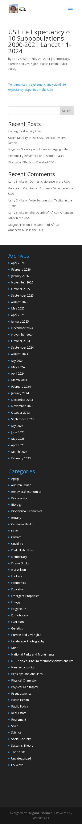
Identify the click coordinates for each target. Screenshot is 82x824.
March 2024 (19, 380)
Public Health (49, 64)
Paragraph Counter (21, 188)
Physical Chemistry (24, 680)
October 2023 (20, 413)
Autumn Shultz (21, 485)
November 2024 (22, 335)
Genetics (17, 628)
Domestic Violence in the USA (49, 181)
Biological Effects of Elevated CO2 (31, 162)
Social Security (21, 739)
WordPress (41, 818)
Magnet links (16, 225)
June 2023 (18, 432)
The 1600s (18, 752)
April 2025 (18, 315)
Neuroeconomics (23, 667)
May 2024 (18, 367)
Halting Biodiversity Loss (25, 131)
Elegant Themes (40, 813)
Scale (14, 726)
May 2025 (18, 308)
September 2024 (22, 347)
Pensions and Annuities (27, 674)
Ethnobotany (20, 615)
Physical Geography (24, 687)
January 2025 (20, 321)
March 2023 (19, 452)
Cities (15, 531)
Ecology (16, 576)
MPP (14, 648)
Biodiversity (19, 498)
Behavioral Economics (26, 492)
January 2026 (20, 276)
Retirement (18, 719)
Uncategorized (21, 758)
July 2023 (17, 426)
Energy (15, 602)
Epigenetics (18, 609)
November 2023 (22, 406)
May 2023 (18, 439)
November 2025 (22, 282)
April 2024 (18, 373)
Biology (16, 504)
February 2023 (21, 458)
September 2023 (22, 419)
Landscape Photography (27, 641)
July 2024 (17, 361)
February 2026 (21, 269)
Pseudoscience (21, 693)
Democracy (61, 59)
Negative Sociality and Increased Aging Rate (38, 149)
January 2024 (20, 393)
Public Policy (19, 706)
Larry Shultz (20, 59)
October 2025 (20, 289)
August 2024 (19, 354)
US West (17, 765)
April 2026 (18, 263)
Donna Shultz (20, 563)
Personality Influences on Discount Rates (36, 156)
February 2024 (21, 387)
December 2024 (22, 328)
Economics (18, 583)
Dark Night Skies (22, 550)
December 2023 (22, 400)
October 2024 (20, 341)
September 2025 (22, 295)
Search (66, 111)
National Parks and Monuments (32, 654)
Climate (16, 537)
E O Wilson (18, 570)
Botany (16, 518)
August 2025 (19, 302)
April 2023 (18, 445)
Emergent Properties (25, 596)
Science (16, 732)
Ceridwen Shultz (22, 524)
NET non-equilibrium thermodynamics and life (42, 661)
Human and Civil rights (23, 64)
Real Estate (18, 713)
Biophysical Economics (26, 511)
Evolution (17, 622)
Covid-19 (17, 544)
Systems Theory (22, 745)
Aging (15, 478)
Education (18, 589)
